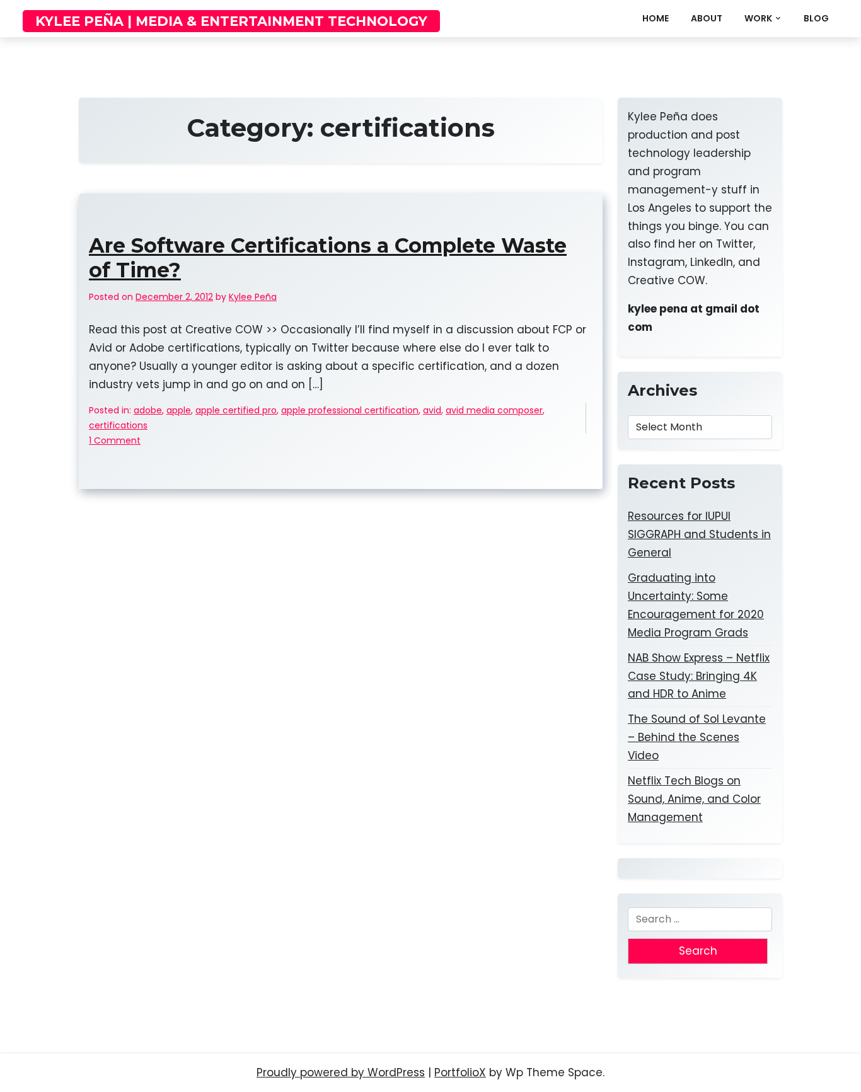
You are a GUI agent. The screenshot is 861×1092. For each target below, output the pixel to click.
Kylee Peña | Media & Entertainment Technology (231, 21)
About (706, 18)
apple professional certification (350, 410)
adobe (148, 410)
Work (758, 18)
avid (432, 410)
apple (178, 410)
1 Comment (115, 441)
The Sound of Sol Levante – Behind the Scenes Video (697, 737)
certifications (118, 425)
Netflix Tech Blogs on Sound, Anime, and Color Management (694, 799)
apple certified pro (236, 410)
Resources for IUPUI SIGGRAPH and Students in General (699, 534)
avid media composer (494, 410)
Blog (816, 18)
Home (655, 18)
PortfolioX (460, 1072)
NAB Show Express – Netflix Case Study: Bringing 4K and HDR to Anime (699, 676)
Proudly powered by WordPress (341, 1072)
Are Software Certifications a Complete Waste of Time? (328, 258)
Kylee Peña (253, 296)
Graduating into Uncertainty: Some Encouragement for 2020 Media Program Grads (696, 605)
